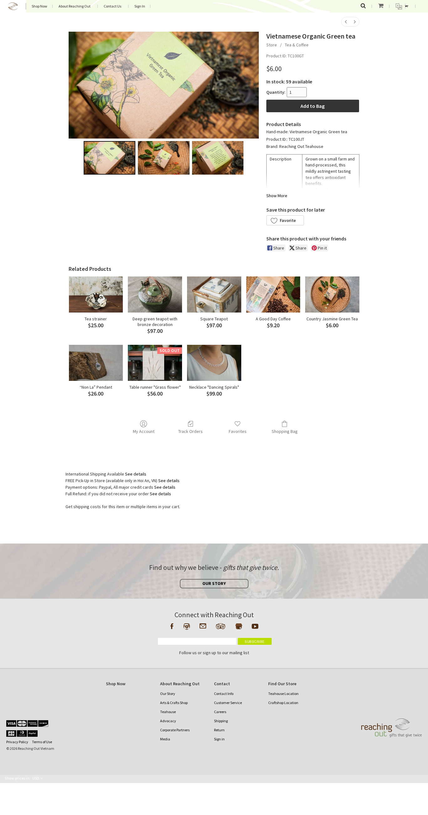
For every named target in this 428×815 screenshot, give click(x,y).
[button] (285, 220)
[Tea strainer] (96, 294)
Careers (220, 711)
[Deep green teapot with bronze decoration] (155, 294)
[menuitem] (346, 21)
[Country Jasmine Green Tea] (332, 294)
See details (135, 474)
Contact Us (112, 6)
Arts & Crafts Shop (174, 702)
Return (219, 730)
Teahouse (168, 711)
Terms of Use (42, 741)
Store (271, 45)
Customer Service (228, 702)
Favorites (238, 431)
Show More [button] (276, 195)
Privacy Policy (17, 741)
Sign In (139, 6)
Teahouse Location (283, 693)
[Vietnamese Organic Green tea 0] (109, 158)
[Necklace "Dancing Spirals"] (214, 363)
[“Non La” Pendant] (96, 363)
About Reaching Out (75, 6)
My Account (143, 431)
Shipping (221, 720)
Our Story (167, 693)
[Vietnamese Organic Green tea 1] (164, 158)
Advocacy (168, 720)
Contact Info (223, 693)
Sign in (219, 739)
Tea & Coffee (297, 45)
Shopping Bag (285, 431)
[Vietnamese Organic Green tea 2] (218, 158)
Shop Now (39, 6)
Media (165, 739)
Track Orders (190, 431)
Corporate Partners (175, 730)
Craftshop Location (283, 702)
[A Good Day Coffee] (273, 294)
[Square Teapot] (214, 294)
